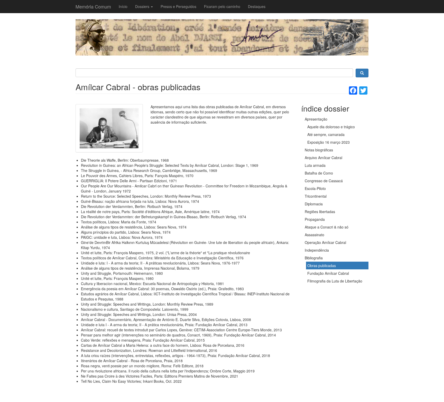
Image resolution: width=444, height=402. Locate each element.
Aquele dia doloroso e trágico (331, 126)
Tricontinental (316, 196)
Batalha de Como (319, 173)
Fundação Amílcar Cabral (328, 273)
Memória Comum (93, 6)
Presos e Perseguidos (178, 6)
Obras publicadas (321, 265)
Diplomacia (314, 203)
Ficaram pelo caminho (222, 6)
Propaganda (315, 219)
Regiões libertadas (320, 211)
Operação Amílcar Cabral (325, 242)
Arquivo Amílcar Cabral (323, 157)
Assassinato (314, 234)
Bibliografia (314, 257)
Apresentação (316, 119)
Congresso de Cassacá (324, 180)
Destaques (256, 6)
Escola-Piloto (315, 188)
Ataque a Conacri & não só (326, 227)
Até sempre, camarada (326, 134)
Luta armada (315, 165)
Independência (317, 250)
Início (123, 6)
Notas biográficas (319, 149)
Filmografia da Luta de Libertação (334, 281)
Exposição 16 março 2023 (328, 142)
